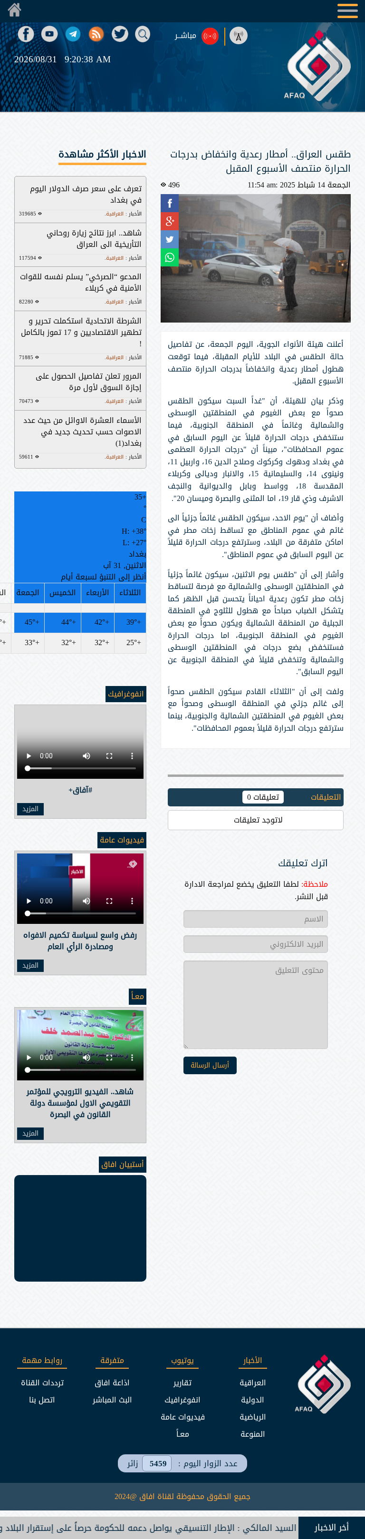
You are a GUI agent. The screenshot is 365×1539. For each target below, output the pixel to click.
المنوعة (252, 1434)
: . (123, 214)
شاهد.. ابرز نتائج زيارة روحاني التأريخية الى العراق (94, 238)
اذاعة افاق (112, 1382)
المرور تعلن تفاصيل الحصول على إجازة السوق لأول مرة (89, 382)
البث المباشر (112, 1399)
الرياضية (253, 1417)
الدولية (252, 1399)
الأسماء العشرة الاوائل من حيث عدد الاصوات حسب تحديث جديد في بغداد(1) (82, 432)
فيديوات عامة (122, 840)
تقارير (182, 1382)
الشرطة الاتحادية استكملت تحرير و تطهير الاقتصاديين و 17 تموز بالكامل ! (81, 332)
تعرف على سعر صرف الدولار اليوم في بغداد (86, 194)
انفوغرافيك (126, 693)
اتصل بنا (42, 1399)
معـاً (137, 996)
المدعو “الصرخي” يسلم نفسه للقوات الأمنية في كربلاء (81, 282)
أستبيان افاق (122, 1164)
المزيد (30, 809)
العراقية (253, 1382)
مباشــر (185, 35)
